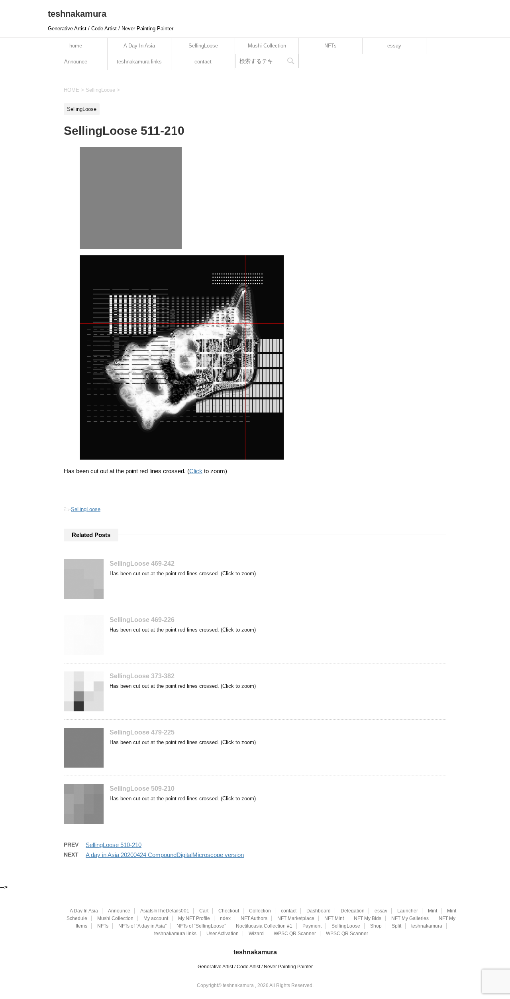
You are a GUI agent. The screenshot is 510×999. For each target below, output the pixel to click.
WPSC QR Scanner (295, 933)
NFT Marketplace (295, 918)
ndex (225, 918)
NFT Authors (254, 918)
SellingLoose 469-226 (142, 619)
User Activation (222, 933)
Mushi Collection (267, 46)
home (75, 46)
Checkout (228, 911)
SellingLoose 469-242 (142, 563)
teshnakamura (77, 14)
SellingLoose (203, 46)
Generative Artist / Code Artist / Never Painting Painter (255, 966)
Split (396, 926)
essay (394, 46)
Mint (432, 911)
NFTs (330, 46)
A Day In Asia (139, 46)
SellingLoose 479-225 (142, 732)
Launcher (407, 911)
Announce (75, 62)
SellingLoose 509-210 (142, 788)
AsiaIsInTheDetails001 (164, 911)
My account (155, 918)
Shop (376, 926)
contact (203, 62)
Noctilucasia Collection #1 (264, 926)
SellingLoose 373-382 (142, 676)
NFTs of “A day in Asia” (142, 926)
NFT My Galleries (410, 918)
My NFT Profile (194, 918)
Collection (260, 911)
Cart (203, 911)
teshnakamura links (139, 62)
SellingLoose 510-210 (113, 844)
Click (195, 471)
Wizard (256, 933)
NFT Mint (334, 918)
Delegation (353, 911)
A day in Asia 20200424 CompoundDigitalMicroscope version (165, 854)
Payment (312, 926)
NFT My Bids (367, 918)
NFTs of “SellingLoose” (201, 926)
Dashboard (318, 911)
